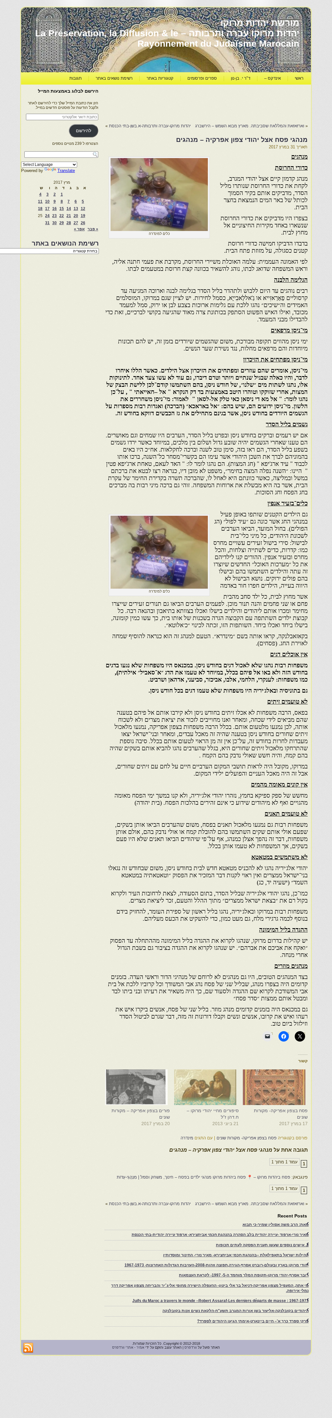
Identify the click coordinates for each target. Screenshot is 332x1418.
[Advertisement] (190, 102)
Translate (66, 170)
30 (54, 223)
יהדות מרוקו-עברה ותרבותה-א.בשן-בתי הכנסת (150, 125)
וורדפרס (190, 1347)
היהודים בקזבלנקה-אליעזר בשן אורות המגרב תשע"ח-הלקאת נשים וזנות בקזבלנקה (235, 1310)
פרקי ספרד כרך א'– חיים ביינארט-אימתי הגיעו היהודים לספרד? (253, 1321)
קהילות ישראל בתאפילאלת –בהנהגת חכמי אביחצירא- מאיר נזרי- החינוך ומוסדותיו (236, 1255)
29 (61, 223)
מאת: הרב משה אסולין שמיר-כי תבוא (276, 1224)
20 (76, 215)
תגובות (75, 78)
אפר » (79, 229)
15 (61, 208)
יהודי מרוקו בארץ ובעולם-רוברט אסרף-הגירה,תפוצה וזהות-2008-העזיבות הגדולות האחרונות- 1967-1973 (216, 1265)
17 (47, 208)
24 (47, 215)
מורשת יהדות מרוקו (259, 23)
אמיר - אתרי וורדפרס (128, 1347)
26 (83, 223)
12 (83, 208)
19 (83, 215)
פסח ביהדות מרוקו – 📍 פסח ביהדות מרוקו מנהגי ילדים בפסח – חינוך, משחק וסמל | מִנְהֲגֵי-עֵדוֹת (203, 1177)
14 (68, 208)
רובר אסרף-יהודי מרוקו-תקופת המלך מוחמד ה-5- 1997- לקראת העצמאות (244, 1275)
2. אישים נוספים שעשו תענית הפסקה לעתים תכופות (262, 1245)
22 (61, 215)
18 (40, 208)
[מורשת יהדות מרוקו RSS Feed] (28, 1348)
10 (47, 201)
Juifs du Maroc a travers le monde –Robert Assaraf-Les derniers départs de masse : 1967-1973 (220, 1300)
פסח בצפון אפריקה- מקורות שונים (247, 1138)
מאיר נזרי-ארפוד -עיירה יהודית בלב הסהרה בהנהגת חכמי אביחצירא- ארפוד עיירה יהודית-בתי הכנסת (220, 1234)
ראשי (299, 78)
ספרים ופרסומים (202, 78)
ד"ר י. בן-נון (240, 78)
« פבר (93, 229)
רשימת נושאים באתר (114, 78)
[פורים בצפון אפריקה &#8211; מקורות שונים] (138, 1087)
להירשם (83, 130)
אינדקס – (272, 78)
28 (68, 223)
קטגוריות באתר (160, 78)
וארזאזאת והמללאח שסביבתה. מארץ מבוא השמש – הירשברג (249, 125)
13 (76, 208)
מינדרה (187, 1138)
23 (54, 215)
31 (47, 223)
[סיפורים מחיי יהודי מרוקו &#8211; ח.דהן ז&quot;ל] (207, 1087)
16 (54, 208)
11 (40, 201)
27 (76, 223)
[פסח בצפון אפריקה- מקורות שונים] (276, 1087)
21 (68, 215)
